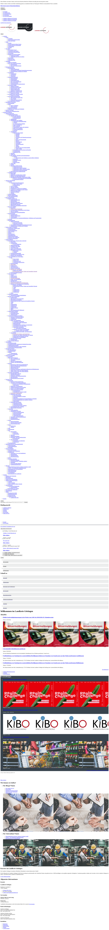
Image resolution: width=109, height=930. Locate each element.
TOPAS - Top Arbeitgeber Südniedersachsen (17, 468)
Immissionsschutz (11, 213)
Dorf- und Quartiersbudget (16, 65)
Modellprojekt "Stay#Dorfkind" (19, 337)
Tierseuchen (15, 432)
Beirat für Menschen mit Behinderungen (19, 365)
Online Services (11, 59)
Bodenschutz (13, 426)
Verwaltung (8, 48)
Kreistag (9, 43)
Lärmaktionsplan (14, 214)
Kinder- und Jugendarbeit (16, 320)
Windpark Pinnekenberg (15, 215)
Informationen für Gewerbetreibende (15, 469)
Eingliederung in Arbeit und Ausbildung (19, 188)
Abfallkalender (14, 119)
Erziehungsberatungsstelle (16, 253)
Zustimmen (3, 9)
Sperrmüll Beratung (19, 144)
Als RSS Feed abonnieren (6, 22)
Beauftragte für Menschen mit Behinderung (19, 364)
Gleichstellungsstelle (12, 343)
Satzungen (15, 130)
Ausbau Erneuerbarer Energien (17, 389)
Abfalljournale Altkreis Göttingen (19, 168)
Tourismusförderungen (12, 230)
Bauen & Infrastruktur (10, 197)
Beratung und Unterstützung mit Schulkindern (20, 283)
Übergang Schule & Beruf (16, 338)
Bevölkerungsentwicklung (16, 87)
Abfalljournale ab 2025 (17, 166)
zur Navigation (6, 15)
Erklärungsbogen (16, 185)
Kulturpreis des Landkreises (13, 237)
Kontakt (12, 164)
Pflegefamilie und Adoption (16, 249)
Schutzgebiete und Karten (16, 411)
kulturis (98, 770)
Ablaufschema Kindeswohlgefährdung (18, 295)
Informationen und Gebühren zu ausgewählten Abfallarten (27, 157)
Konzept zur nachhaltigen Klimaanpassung (21, 383)
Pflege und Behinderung (13, 357)
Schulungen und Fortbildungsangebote (18, 376)
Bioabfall (17, 135)
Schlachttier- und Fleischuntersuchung (18, 437)
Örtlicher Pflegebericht (15, 89)
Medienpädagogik (16, 323)
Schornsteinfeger (14, 487)
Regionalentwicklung (10, 66)
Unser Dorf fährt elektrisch (16, 463)
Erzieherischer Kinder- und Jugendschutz (21, 333)
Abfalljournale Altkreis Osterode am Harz (21, 169)
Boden (9, 424)
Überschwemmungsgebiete (18, 412)
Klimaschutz (10, 380)
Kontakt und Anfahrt (15, 55)
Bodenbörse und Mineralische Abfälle (18, 174)
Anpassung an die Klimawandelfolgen (18, 382)
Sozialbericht (13, 74)
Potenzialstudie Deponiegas (16, 407)
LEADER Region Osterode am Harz (15, 94)
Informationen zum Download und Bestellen (22, 149)
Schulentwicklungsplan (15, 268)
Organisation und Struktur (13, 51)
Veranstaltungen (9, 490)
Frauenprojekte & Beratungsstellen (15, 347)
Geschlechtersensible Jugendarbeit (20, 322)
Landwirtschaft (11, 429)
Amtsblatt (10, 481)
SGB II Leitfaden (14, 186)
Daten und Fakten (11, 40)
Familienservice (16, 290)
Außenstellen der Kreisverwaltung (17, 56)
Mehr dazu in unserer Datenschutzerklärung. (10, 5)
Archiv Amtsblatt (11, 482)
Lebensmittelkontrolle (12, 446)
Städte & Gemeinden (12, 62)
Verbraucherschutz (11, 445)
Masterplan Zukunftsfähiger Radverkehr (19, 205)
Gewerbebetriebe (16, 151)
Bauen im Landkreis (12, 206)
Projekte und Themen (15, 93)
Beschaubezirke (16, 438)
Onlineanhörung (14, 353)
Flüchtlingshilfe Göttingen (16, 373)
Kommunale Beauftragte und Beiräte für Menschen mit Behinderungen (25, 369)
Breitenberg (15, 159)
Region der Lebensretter (13, 354)
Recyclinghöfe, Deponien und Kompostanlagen (20, 155)
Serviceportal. (32, 904)
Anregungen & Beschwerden (14, 52)
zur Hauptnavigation (7, 13)
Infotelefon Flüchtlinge (15, 374)
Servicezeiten (10, 53)
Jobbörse (12, 193)
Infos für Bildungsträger (13, 195)
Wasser (9, 420)
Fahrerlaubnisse (14, 454)
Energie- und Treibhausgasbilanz (17, 388)
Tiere (9, 430)
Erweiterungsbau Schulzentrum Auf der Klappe (20, 210)
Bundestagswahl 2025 (12, 494)
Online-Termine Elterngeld (13, 340)
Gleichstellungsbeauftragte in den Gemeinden (17, 346)
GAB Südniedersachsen (13, 196)
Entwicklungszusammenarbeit (14, 96)
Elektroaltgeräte (19, 141)
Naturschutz (10, 408)
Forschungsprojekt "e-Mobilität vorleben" (19, 461)
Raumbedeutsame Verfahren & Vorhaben (19, 71)
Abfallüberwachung (12, 172)
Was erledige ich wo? (12, 49)
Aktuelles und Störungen (16, 115)
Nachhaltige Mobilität (12, 458)
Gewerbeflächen (11, 472)
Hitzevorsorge (16, 385)
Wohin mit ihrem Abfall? (18, 132)
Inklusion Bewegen (14, 368)
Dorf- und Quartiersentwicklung (14, 63)
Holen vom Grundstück (18, 128)
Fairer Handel (13, 98)
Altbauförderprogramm (17, 404)
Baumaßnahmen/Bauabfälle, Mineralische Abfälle (20, 177)
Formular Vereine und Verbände (22, 330)
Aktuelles (5, 474)
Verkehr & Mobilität (10, 448)
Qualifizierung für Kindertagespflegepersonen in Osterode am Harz (20, 710)
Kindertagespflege (14, 263)
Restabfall (18, 134)
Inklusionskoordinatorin (15, 366)
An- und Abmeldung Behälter (19, 123)
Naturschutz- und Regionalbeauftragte (18, 416)
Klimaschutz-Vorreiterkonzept (17, 386)
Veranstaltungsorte (11, 235)
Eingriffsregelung (14, 418)
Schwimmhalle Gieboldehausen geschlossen (14, 648)
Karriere (4, 498)
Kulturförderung (11, 234)
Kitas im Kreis (16, 259)
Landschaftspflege (14, 410)
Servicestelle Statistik (12, 85)
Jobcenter (10, 181)
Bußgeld (9, 352)
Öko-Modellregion (12, 443)
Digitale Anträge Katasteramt (16, 209)
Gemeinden (8, 61)
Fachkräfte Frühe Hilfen (15, 246)
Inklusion (10, 363)
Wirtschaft (8, 465)
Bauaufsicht (13, 207)
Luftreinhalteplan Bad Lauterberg (17, 406)
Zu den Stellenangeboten (5, 876)
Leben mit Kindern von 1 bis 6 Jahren (15, 256)
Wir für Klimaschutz (17, 244)
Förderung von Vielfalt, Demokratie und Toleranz (23, 335)
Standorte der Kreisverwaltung (14, 54)
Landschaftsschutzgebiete (18, 415)
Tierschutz (13, 435)
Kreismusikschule (14, 312)
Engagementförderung (12, 107)
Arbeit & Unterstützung (10, 180)
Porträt (7, 37)
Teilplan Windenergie (15, 69)
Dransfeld (15, 161)
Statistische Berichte (15, 86)
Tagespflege (13, 360)
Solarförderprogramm (17, 403)
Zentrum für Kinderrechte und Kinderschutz (19, 282)
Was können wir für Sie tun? (6, 502)
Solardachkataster (16, 390)
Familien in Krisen (14, 307)
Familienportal (16, 291)
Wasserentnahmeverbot (15, 423)
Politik (7, 41)
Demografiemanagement (13, 77)
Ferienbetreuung (14, 277)
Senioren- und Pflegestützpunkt (17, 362)
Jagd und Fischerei (14, 439)
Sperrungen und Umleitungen (14, 451)
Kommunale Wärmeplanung (16, 393)
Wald (9, 428)
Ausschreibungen (9, 485)
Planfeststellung (14, 201)
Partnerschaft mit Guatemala (16, 99)
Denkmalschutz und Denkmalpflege (18, 212)
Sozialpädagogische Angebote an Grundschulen (22, 324)
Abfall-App (13, 154)
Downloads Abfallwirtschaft (16, 165)
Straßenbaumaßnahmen (15, 199)
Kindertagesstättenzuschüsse (16, 272)
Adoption (15, 252)
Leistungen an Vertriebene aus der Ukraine (19, 189)
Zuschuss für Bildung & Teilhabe (17, 316)
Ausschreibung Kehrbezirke (13, 486)
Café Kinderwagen (14, 247)
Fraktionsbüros (11, 46)
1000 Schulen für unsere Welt (16, 97)
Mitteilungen (8, 477)
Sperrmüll (13, 153)
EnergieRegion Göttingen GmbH (19, 391)
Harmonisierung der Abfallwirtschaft (18, 171)
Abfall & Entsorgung (10, 113)
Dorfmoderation (14, 64)
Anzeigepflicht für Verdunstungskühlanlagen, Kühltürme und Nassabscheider (26, 218)
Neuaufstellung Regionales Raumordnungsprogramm (21, 70)
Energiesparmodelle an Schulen (19, 396)
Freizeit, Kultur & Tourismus (11, 227)
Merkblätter (10, 447)
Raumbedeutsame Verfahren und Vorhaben (19, 226)
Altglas (17, 138)
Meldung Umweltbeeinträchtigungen (18, 176)
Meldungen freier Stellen (15, 190)
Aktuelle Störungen (17, 116)
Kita (11, 257)
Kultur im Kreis (11, 231)
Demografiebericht (14, 82)
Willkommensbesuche (15, 245)
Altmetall (17, 146)
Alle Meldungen (105, 669)
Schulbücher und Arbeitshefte (16, 318)
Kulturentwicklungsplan (13, 238)
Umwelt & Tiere (9, 379)
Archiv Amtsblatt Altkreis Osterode (15, 483)
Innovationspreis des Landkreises (14, 473)
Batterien (17, 140)
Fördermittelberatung (15, 80)
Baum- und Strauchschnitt (21, 139)
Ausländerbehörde (11, 351)
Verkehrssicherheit (14, 455)
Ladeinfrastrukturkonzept (16, 464)
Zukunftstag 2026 (11, 60)
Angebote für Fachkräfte (13, 294)
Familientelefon (16, 289)
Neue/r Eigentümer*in (17, 124)
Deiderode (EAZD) (17, 160)
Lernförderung (13, 319)
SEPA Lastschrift (16, 126)
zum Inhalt (5, 11)
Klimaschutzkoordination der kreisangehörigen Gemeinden (25, 398)
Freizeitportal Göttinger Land (14, 228)
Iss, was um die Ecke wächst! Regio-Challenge (15, 679)
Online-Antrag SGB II (17, 184)
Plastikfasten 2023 (16, 152)
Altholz (17, 145)
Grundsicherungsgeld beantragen (17, 182)
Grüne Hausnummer (17, 395)
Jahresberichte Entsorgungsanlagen (20, 170)
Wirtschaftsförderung (12, 470)
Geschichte (10, 38)
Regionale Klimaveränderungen (17, 381)
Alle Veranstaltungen (104, 770)
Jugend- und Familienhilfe (16, 248)
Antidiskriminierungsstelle (13, 345)
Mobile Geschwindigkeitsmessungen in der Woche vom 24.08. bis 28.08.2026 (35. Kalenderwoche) (28, 617)
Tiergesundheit (13, 431)
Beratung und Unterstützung (16, 255)
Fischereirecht (16, 441)
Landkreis (5, 36)
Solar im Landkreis (14, 211)
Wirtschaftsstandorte (12, 471)
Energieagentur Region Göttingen (20, 405)
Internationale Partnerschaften (14, 39)
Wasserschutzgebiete (17, 413)
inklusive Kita (16, 260)
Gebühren (15, 122)
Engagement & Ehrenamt (11, 102)
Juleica (9, 104)
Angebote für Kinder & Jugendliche (15, 315)
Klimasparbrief (16, 401)
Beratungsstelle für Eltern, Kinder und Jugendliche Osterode (25, 271)
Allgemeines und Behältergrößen (19, 121)
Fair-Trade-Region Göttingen (14, 101)
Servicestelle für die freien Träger (19, 326)
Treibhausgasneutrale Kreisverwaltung (18, 387)
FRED (12, 293)
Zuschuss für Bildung (15, 191)
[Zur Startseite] (32, 32)
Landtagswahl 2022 (12, 496)
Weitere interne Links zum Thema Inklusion (19, 370)
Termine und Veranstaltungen (11, 479)
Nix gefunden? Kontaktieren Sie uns (8, 526)
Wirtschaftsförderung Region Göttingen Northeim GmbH (19, 466)
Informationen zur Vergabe (13, 488)
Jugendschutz (13, 332)
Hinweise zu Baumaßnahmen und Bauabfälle (22, 178)
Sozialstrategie (13, 73)
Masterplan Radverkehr (15, 202)
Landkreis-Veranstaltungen (91, 770)
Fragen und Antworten (17, 222)
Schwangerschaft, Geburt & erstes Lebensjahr (17, 240)
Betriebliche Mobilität (15, 460)
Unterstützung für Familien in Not (17, 254)
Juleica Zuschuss (14, 106)
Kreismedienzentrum (15, 313)
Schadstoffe (18, 143)
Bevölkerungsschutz (12, 349)
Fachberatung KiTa (17, 261)
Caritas (14, 287)
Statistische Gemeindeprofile (16, 90)
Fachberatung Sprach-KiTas (18, 262)
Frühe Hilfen (13, 241)
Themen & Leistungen (7, 112)
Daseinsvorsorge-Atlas (15, 88)
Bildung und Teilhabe (17, 270)
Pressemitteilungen (17, 118)
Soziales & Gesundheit (10, 355)
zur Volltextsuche (6, 12)
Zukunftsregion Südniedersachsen (12, 111)
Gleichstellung (8, 341)
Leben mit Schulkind (12, 273)
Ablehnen (2, 8)
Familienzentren (14, 243)
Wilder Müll (13, 173)
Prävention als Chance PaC (16, 281)
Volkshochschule (14, 314)
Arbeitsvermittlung (12, 194)
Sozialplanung (11, 72)
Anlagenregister (14, 216)
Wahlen (7, 491)
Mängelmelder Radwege (15, 204)
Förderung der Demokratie (11, 476)
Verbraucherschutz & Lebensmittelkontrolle (14, 444)
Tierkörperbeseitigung (15, 436)
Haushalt (10, 47)
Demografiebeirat (14, 78)
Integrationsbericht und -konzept (17, 378)
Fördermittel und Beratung (16, 402)
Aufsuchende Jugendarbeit (18, 327)
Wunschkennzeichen (12, 449)
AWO (14, 288)
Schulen (12, 274)
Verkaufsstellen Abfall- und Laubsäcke (21, 127)
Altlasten (12, 427)
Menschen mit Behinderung (16, 361)
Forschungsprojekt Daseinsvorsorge (18, 84)
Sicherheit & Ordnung (10, 348)
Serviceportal (10, 57)
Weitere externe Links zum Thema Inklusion (19, 371)
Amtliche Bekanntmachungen (11, 480)
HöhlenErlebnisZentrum (13, 236)
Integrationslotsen (14, 377)
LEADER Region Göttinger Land (15, 91)
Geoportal (10, 219)
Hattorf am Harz (16, 162)
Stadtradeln (15, 397)
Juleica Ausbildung (14, 105)
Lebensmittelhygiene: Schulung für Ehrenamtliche (16, 737)
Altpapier (17, 136)
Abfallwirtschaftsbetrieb (13, 114)
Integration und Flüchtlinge (13, 372)
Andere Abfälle (19, 148)
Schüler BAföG (14, 276)
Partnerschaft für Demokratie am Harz (20, 336)
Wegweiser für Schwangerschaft (17, 298)
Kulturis (9, 232)
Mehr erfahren (3, 780)
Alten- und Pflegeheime (15, 358)
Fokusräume (13, 76)
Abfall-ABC (13, 163)
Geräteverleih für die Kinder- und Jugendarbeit (22, 331)
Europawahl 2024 (11, 495)
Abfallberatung (14, 131)
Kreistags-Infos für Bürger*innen (14, 44)
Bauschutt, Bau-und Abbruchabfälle (23, 147)
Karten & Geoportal (9, 110)
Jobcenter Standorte (14, 187)
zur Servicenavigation (7, 16)
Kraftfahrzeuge (11, 452)
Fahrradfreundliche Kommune (17, 203)
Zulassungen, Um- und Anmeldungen (18, 453)
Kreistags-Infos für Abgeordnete (14, 45)
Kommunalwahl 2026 (12, 493)
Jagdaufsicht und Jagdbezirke (19, 440)
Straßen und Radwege (12, 198)
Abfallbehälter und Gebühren (16, 120)
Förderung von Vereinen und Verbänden (16, 109)
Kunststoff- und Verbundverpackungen (23, 137)
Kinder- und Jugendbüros (16, 279)
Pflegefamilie (15, 251)
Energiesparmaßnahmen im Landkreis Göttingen (22, 399)
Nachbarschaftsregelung (18, 129)
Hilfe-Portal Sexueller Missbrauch (17, 310)
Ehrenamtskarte (11, 103)
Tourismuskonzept (11, 229)
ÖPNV (9, 457)
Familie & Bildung (9, 239)
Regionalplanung (11, 68)
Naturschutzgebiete (17, 414)
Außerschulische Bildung (13, 311)
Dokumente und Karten (18, 223)
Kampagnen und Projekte (16, 394)
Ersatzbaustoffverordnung (18, 179)
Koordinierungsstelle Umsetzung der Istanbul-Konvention (19, 344)
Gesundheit (10, 356)
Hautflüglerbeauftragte (15, 419)
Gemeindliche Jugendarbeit (18, 321)
